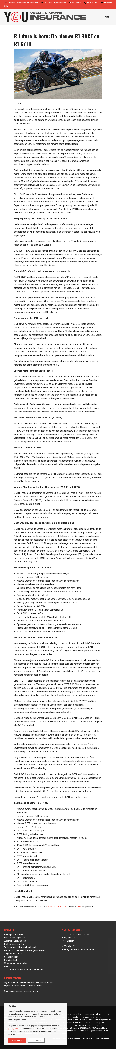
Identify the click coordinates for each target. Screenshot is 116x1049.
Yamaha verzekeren (57, 906)
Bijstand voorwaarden (14, 944)
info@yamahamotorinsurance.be (79, 949)
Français (108, 3)
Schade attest (10, 960)
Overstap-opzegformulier (15, 963)
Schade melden (11, 957)
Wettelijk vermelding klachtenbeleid (20, 947)
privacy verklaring (15, 1028)
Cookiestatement (87, 1038)
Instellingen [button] (36, 1040)
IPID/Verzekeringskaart (14, 938)
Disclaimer (74, 1038)
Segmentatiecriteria (13, 953)
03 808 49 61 (69, 946)
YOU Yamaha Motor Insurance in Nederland (23, 969)
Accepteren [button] (17, 1040)
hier (79, 906)
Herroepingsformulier (13, 934)
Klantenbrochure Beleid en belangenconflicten (24, 950)
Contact (7, 966)
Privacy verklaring (102, 1038)
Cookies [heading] (12, 1006)
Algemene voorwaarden (15, 941)
